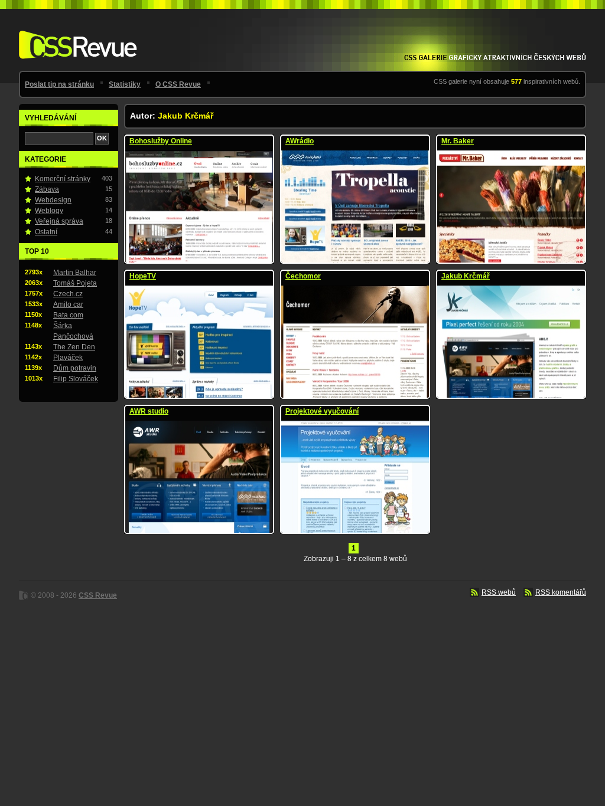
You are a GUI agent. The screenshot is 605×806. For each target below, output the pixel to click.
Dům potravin (74, 368)
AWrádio (299, 141)
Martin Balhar (74, 272)
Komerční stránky (62, 179)
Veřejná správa (59, 221)
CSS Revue (75, 36)
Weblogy (49, 211)
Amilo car (68, 304)
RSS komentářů (560, 592)
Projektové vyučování (322, 411)
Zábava (47, 189)
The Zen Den (74, 347)
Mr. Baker (457, 141)
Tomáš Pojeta (75, 283)
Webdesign (53, 200)
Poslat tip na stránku (59, 84)
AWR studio (148, 411)
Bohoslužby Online (160, 141)
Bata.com (68, 315)
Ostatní (46, 232)
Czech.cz (68, 294)
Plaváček (68, 357)
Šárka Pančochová (73, 331)
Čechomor (303, 276)
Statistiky (125, 84)
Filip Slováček (75, 379)
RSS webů (499, 592)
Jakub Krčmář (465, 276)
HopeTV (142, 276)
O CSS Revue (178, 84)
